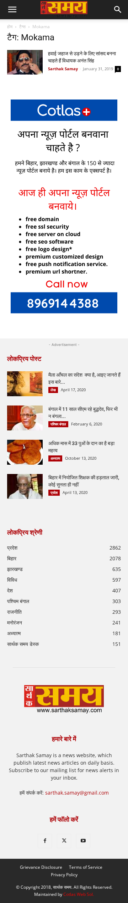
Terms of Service (85, 867)
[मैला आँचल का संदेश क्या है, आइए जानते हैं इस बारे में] (25, 383)
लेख (53, 389)
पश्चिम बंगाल (58, 424)
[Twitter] (64, 841)
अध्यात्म (55, 458)
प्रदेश (54, 492)
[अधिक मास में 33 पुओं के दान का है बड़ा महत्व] (25, 452)
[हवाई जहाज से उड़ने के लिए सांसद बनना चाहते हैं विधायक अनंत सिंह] (25, 62)
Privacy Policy (64, 875)
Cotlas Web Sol (78, 894)
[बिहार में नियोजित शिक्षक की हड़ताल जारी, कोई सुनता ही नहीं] (25, 486)
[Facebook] (45, 841)
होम (9, 27)
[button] (118, 9)
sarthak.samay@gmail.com (77, 792)
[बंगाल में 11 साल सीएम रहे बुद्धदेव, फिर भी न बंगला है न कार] (25, 417)
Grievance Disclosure (41, 867)
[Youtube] (83, 841)
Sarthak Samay (63, 68)
